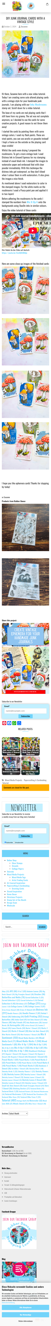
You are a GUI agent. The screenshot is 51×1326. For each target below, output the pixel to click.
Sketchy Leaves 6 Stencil (13, 1082)
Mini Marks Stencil (11, 1034)
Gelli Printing (34, 1016)
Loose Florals (18, 1028)
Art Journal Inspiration (16, 882)
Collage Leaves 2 (19, 1006)
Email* (7, 706)
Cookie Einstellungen (10, 1200)
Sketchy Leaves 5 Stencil (34, 1079)
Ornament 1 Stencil (37, 1056)
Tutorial (5, 782)
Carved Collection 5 (29, 1000)
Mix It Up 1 (25, 1044)
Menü (3, 3)
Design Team (12, 902)
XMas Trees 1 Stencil (37, 1103)
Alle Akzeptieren (25, 1307)
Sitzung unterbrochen (10, 1173)
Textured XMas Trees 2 (30, 1097)
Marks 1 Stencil (33, 1028)
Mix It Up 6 (32, 202)
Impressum (7, 1177)
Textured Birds (37, 1088)
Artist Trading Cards (20, 880)
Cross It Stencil (28, 1009)
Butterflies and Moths (13, 997)
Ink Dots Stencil (35, 1019)
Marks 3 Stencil (20, 1031)
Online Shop (11, 860)
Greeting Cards (18, 888)
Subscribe (25, 716)
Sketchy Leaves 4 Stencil (12, 1080)
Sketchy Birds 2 (10, 1071)
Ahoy (5, 991)
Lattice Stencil (31, 1025)
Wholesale (11, 905)
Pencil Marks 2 (26, 1059)
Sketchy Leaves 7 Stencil (36, 1083)
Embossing (18, 1016)
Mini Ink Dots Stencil (39, 1031)
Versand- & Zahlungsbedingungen (14, 1184)
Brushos (39, 994)
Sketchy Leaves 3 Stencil (34, 1077)
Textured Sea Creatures (37, 1094)
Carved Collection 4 (11, 1000)
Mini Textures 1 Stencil (30, 1034)
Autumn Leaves (34, 991)
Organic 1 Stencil (13, 1054)
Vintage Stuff (23, 1100)
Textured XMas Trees (11, 1097)
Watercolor (35, 1100)
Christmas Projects (14, 897)
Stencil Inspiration (14, 891)
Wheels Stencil (20, 1103)
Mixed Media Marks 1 (28, 1041)
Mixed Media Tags (19, 877)
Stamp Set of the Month (16, 899)
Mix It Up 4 (22, 1047)
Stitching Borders (21, 1088)
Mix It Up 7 (21, 1050)
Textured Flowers (26, 1091)
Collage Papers (18, 868)
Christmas (21, 1003)
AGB (5, 1193)
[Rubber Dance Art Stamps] (26, 6)
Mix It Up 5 (37, 1047)
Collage (34, 1003)
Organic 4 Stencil (19, 1056)
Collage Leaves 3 (36, 1006)
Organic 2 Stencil (29, 1054)
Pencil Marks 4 (13, 1062)
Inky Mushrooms (38, 104)
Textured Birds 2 (10, 1091)
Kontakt (6, 1181)
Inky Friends (19, 1022)
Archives (5, 1113)
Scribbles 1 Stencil (20, 1068)
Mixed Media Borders (29, 1038)
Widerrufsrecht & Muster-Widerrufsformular (17, 1189)
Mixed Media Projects (13, 780)
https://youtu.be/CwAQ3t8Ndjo (14, 252)
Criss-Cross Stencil (11, 1010)
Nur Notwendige (25, 1314)
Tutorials (10, 871)
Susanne (24, 26)
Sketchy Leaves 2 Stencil (12, 1077)
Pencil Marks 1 (10, 1059)
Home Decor (12, 894)
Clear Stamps (17, 863)
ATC (13, 991)
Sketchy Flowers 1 (26, 1071)
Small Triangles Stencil (33, 1085)
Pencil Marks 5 (29, 1062)
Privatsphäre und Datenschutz (13, 1197)
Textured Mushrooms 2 (15, 1094)
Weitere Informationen (25, 1321)
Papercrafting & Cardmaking (35, 780)
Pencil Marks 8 (30, 1065)
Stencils (15, 865)
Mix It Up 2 (40, 1044)
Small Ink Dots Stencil (12, 1085)
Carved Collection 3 (34, 997)
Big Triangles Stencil (24, 994)
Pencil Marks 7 (14, 1065)
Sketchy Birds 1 (36, 1068)
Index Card (21, 1019)
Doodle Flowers (14, 1013)
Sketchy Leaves (15, 1074)
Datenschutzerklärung (8, 1302)
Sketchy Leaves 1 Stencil (35, 1074)
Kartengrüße (17, 1025)
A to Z (22, 991)
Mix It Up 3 (8, 1047)
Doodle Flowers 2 (32, 1013)
